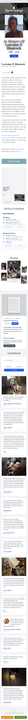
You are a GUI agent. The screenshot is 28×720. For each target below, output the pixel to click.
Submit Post (14, 370)
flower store (18, 151)
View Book (7, 323)
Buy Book (15, 323)
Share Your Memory (9, 345)
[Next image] (25, 385)
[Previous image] (3, 385)
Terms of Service (18, 713)
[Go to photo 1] (13, 393)
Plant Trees (19, 226)
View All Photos (14, 281)
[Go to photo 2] (14, 393)
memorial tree (19, 149)
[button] (14, 385)
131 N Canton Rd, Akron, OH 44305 (14, 224)
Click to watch (9, 243)
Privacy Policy (10, 713)
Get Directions (8, 226)
